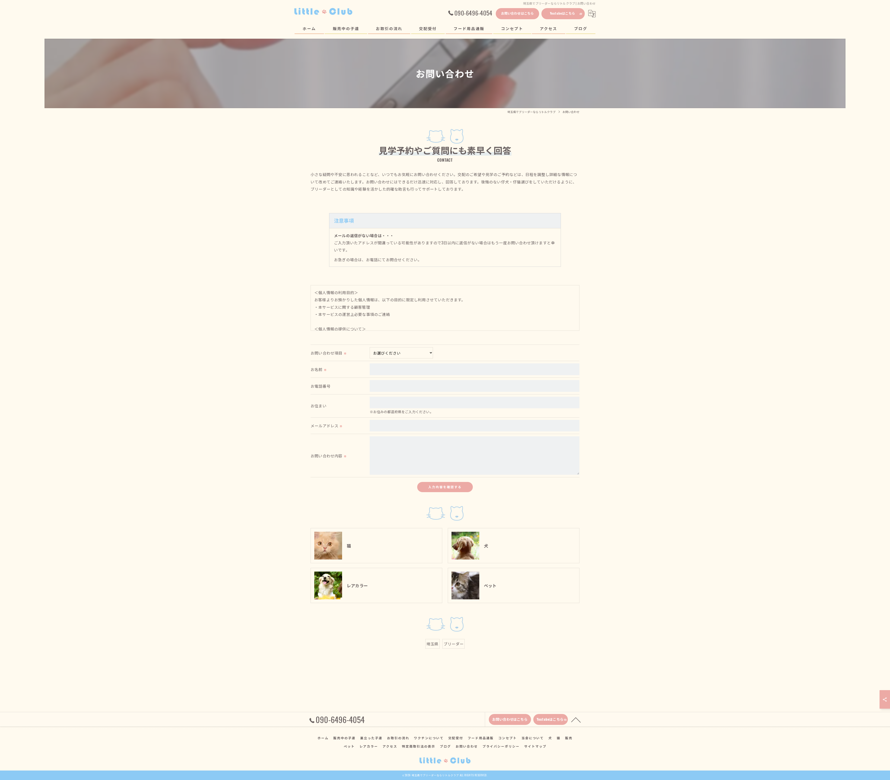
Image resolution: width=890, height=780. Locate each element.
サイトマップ (535, 746)
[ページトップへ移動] (576, 719)
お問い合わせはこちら (517, 13)
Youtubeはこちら (562, 13)
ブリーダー (454, 644)
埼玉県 (432, 644)
